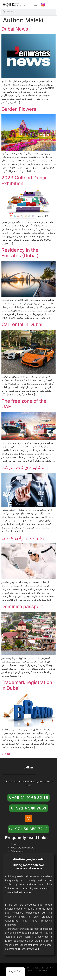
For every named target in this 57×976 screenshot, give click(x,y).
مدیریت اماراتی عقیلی (23, 538)
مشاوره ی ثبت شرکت (22, 467)
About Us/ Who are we (22, 847)
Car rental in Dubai (21, 324)
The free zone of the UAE (23, 403)
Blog (13, 844)
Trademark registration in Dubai (26, 685)
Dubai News (14, 29)
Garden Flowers (18, 109)
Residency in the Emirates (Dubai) (20, 252)
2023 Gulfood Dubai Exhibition (23, 180)
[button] (35, 4)
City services (17, 851)
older (5, 753)
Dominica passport (22, 606)
